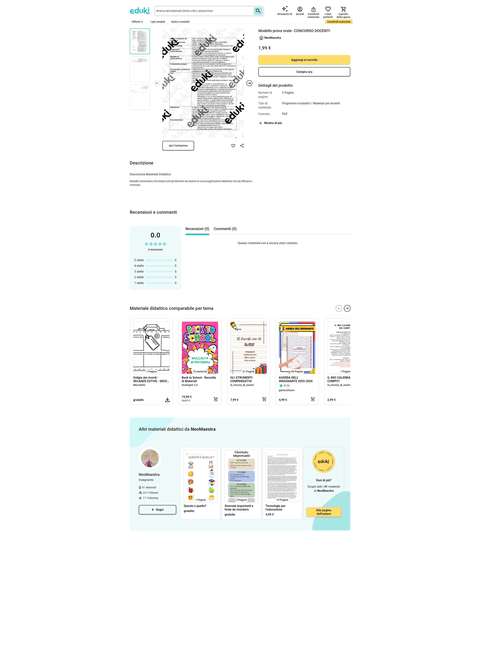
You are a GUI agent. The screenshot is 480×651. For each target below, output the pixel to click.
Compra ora (304, 72)
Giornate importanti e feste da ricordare (239, 507)
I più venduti (158, 21)
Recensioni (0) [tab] (197, 228)
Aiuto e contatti (180, 21)
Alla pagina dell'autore (323, 512)
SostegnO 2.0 (190, 384)
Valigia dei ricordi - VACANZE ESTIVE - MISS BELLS (150, 379)
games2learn (287, 390)
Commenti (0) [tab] (225, 228)
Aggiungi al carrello (304, 60)
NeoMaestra (272, 38)
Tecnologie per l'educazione (276, 507)
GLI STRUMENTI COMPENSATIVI (241, 379)
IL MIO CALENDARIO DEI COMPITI (344, 379)
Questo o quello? (195, 506)
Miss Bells (139, 384)
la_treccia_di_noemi (242, 384)
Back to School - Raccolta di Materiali (199, 379)
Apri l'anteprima (178, 145)
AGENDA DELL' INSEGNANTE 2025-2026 (296, 379)
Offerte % (137, 21)
